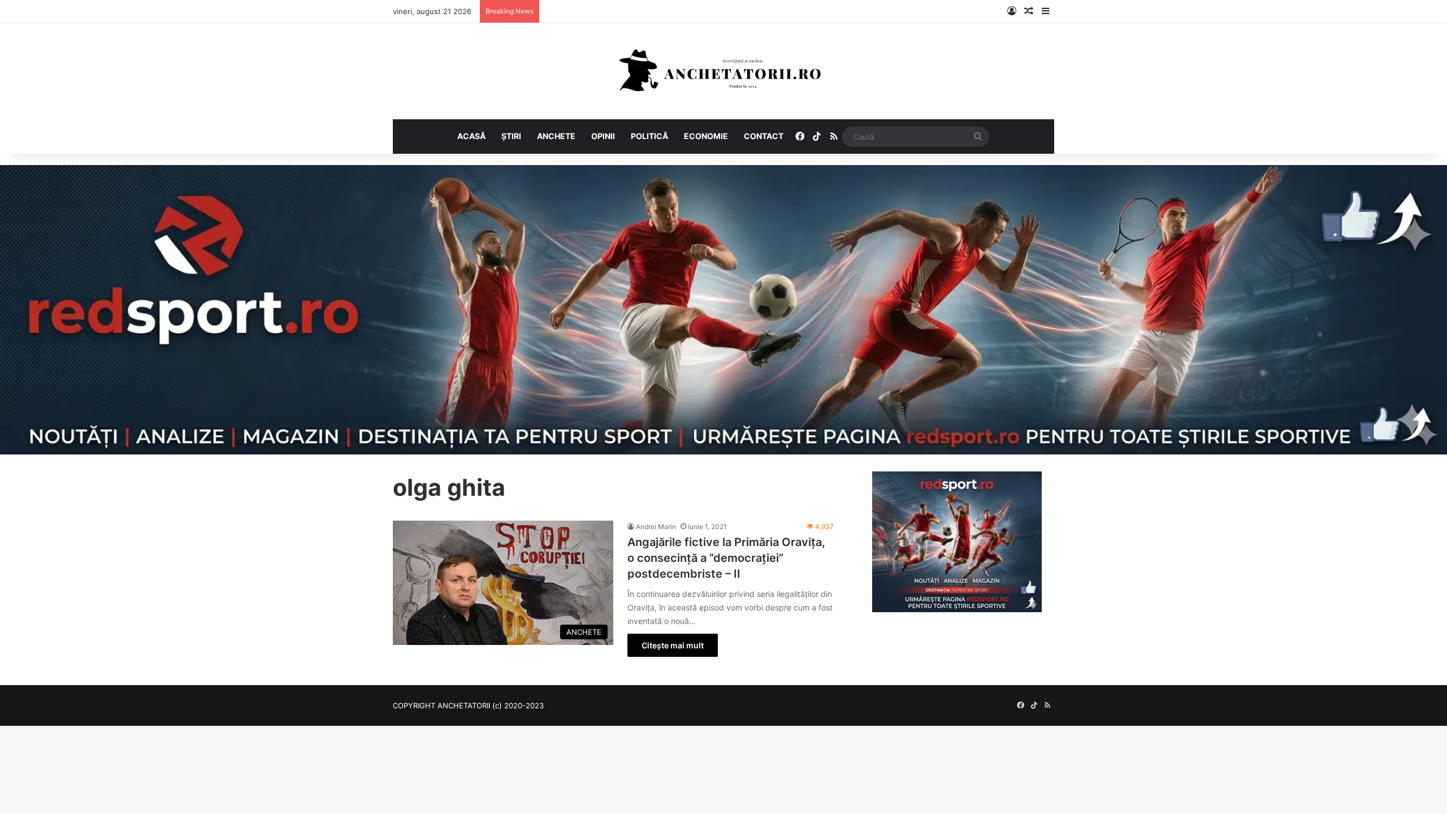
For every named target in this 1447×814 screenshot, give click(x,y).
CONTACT (763, 136)
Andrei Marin (656, 526)
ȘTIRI (511, 136)
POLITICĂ (649, 136)
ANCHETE (556, 136)
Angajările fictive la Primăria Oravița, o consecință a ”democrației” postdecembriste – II (726, 558)
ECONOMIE (706, 136)
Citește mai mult (673, 645)
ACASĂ (471, 136)
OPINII (603, 136)
